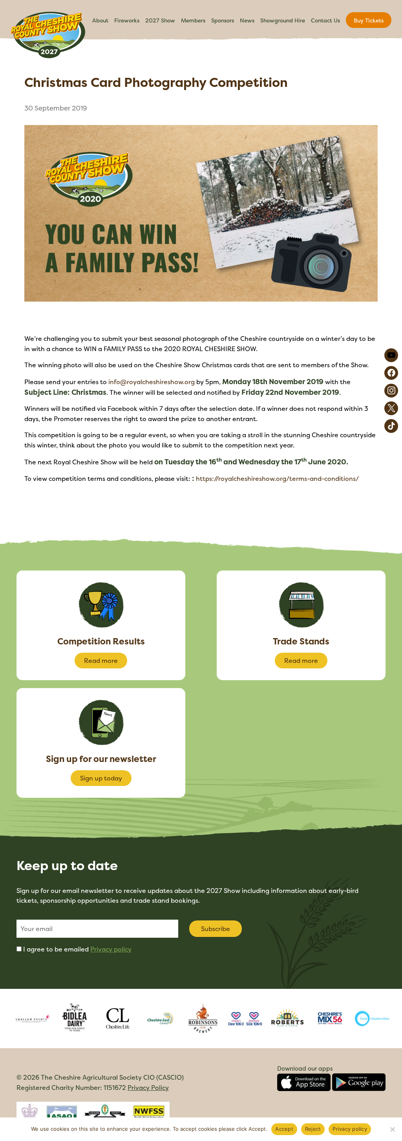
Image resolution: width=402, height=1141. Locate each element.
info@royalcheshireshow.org (151, 381)
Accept (284, 1129)
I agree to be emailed (77, 949)
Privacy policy (111, 949)
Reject (313, 1129)
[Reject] (392, 1129)
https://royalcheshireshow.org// (277, 478)
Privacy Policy (148, 1087)
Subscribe (215, 928)
